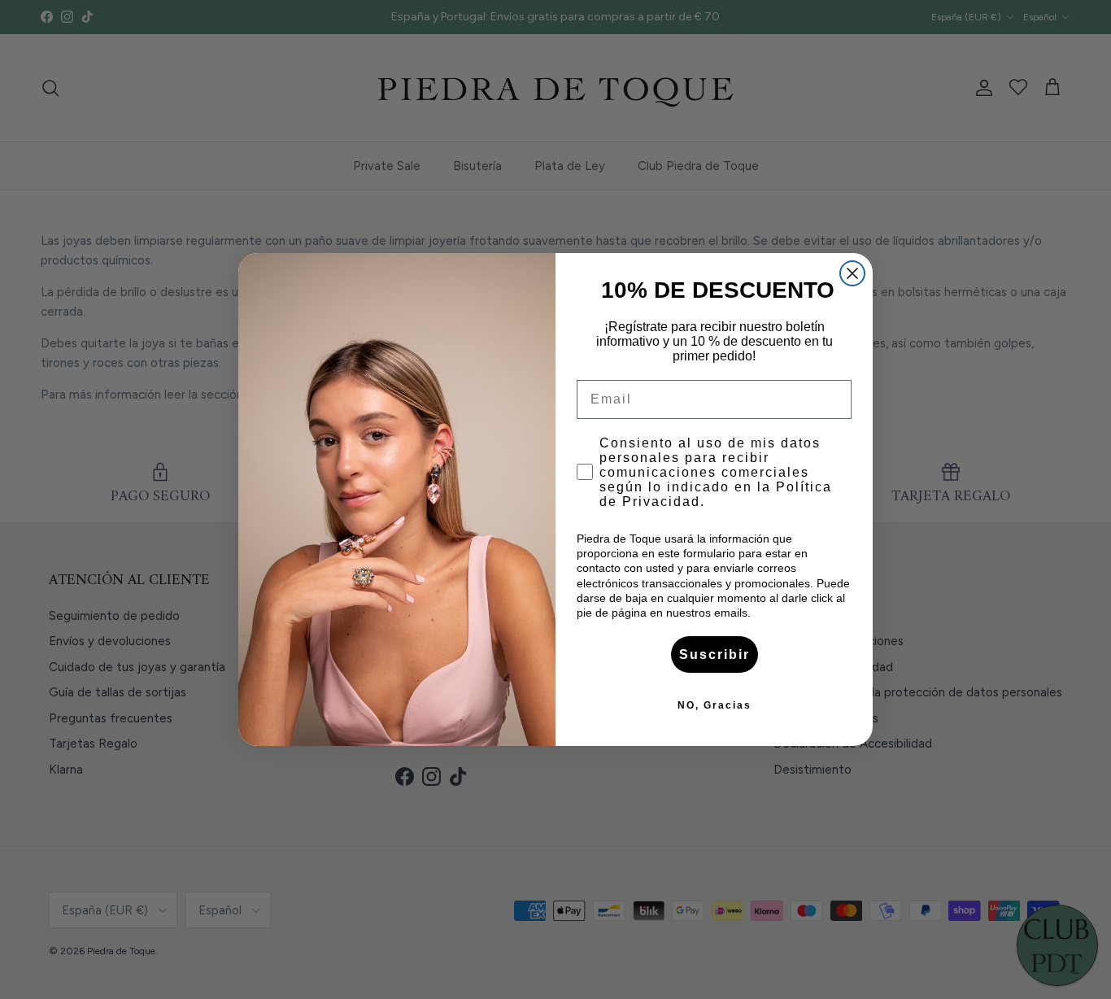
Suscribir (714, 654)
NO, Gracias (714, 705)
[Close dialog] (852, 273)
